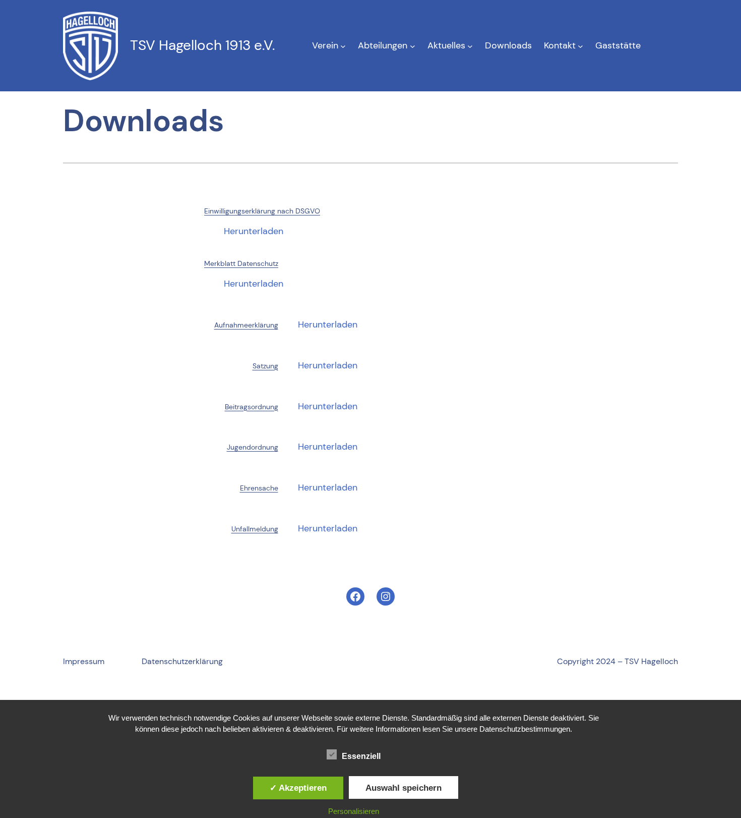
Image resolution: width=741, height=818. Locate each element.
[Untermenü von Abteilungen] (412, 45)
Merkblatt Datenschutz (241, 263)
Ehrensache (259, 488)
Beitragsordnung (251, 406)
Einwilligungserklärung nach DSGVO (262, 210)
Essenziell (361, 756)
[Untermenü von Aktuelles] (470, 45)
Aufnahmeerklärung (246, 325)
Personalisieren (353, 811)
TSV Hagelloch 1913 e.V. (202, 45)
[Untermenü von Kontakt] (580, 45)
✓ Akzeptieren (298, 787)
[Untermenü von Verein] (343, 45)
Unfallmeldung (254, 528)
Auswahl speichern (403, 787)
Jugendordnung (252, 447)
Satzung (265, 365)
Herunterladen (253, 231)
